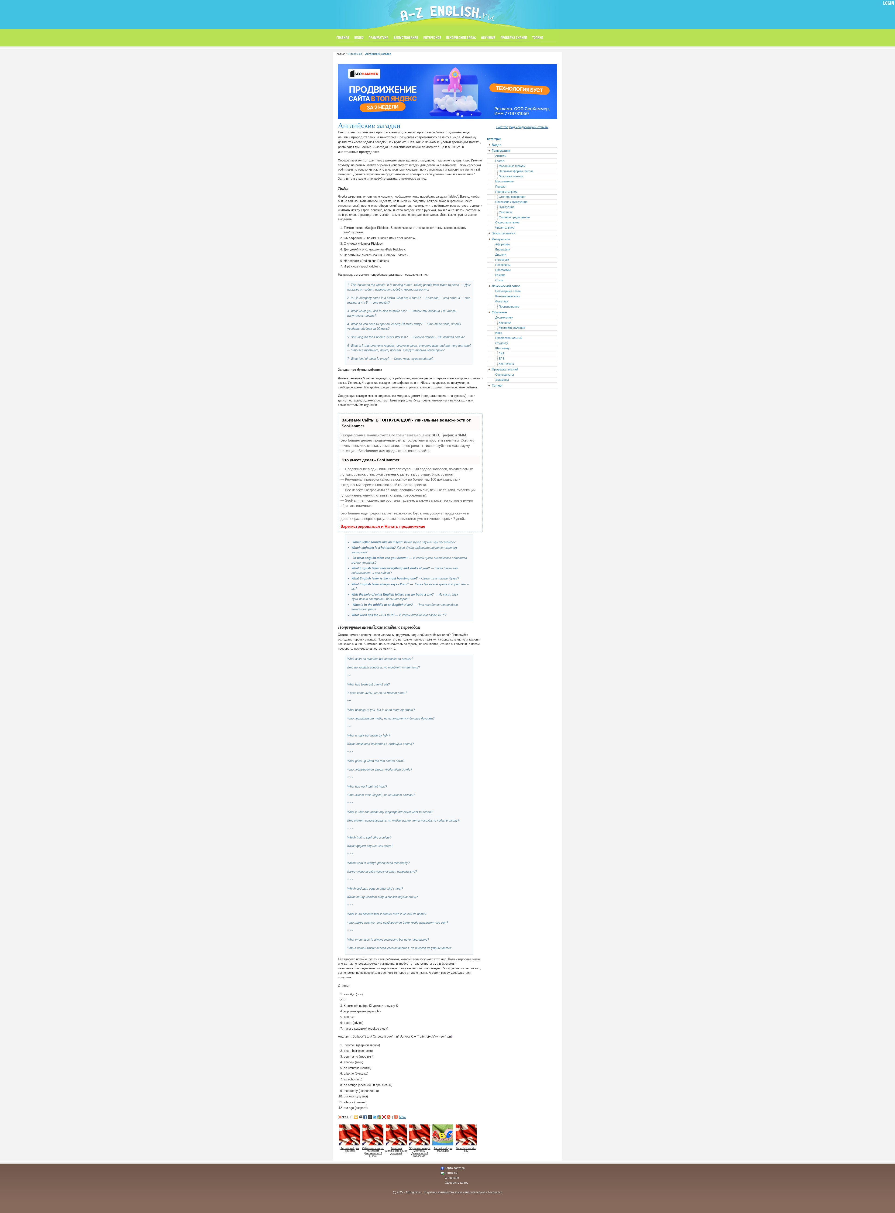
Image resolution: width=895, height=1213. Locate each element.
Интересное (432, 38)
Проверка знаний (513, 38)
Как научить (506, 363)
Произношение (509, 306)
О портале (452, 1177)
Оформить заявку (456, 1182)
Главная (342, 38)
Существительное (507, 222)
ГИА (501, 353)
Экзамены (502, 379)
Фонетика (501, 301)
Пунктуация (506, 207)
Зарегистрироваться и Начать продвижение (383, 526)
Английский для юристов (350, 1149)
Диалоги (500, 254)
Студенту (501, 343)
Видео (359, 38)
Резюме (500, 275)
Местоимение (504, 181)
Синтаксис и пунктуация (511, 202)
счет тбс (502, 127)
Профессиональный (508, 338)
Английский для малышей (443, 1149)
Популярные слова (508, 291)
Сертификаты (504, 374)
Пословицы (502, 265)
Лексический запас (461, 38)
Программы (503, 270)
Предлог (500, 186)
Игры (498, 333)
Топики (537, 38)
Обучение (488, 38)
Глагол (499, 161)
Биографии (502, 249)
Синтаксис (506, 212)
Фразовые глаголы (511, 176)
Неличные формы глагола (516, 171)
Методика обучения (512, 327)
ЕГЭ (501, 358)
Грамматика (378, 38)
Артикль (500, 156)
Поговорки (502, 259)
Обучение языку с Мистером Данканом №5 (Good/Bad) (419, 1152)
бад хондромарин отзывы (528, 127)
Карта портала (455, 1168)
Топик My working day (466, 1149)
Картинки (505, 322)
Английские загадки (378, 53)
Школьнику (502, 348)
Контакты (451, 1173)
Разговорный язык (507, 296)
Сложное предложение (514, 217)
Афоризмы (502, 244)
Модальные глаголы (512, 166)
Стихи (499, 280)
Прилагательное (506, 191)
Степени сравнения (512, 197)
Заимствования (405, 38)
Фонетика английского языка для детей (396, 1151)
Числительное (504, 227)
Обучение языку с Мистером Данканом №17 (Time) (373, 1152)
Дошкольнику (504, 317)
